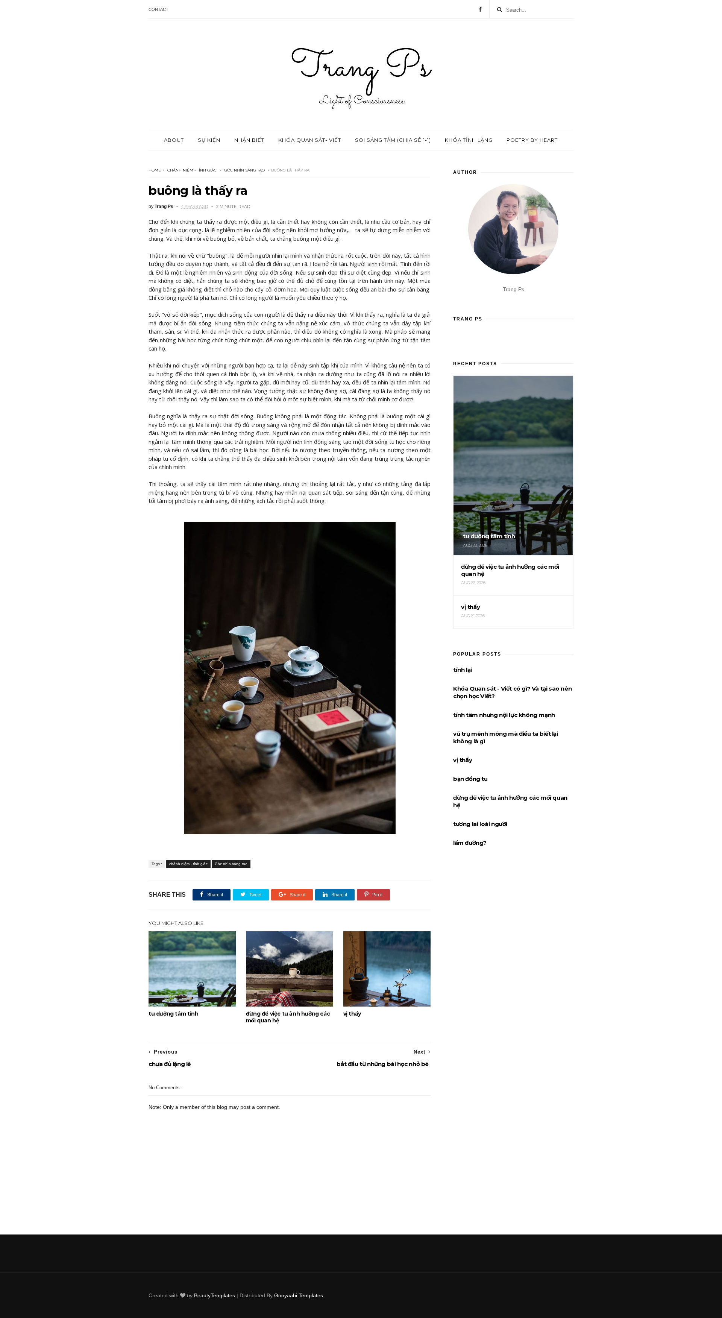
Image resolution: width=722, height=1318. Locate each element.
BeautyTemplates (214, 1295)
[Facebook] (480, 9)
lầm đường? (470, 842)
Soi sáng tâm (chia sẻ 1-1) (393, 140)
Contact (158, 9)
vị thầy (352, 1013)
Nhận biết (249, 140)
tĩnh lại (462, 669)
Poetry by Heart (532, 140)
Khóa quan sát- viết (309, 140)
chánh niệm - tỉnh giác (192, 170)
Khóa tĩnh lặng (469, 140)
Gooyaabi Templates (298, 1295)
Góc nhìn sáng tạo (244, 170)
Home (155, 170)
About (174, 140)
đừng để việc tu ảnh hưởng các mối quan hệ (288, 1017)
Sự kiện (209, 140)
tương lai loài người (480, 824)
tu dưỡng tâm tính (173, 1013)
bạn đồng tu (470, 778)
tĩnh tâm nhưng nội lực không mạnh (504, 714)
